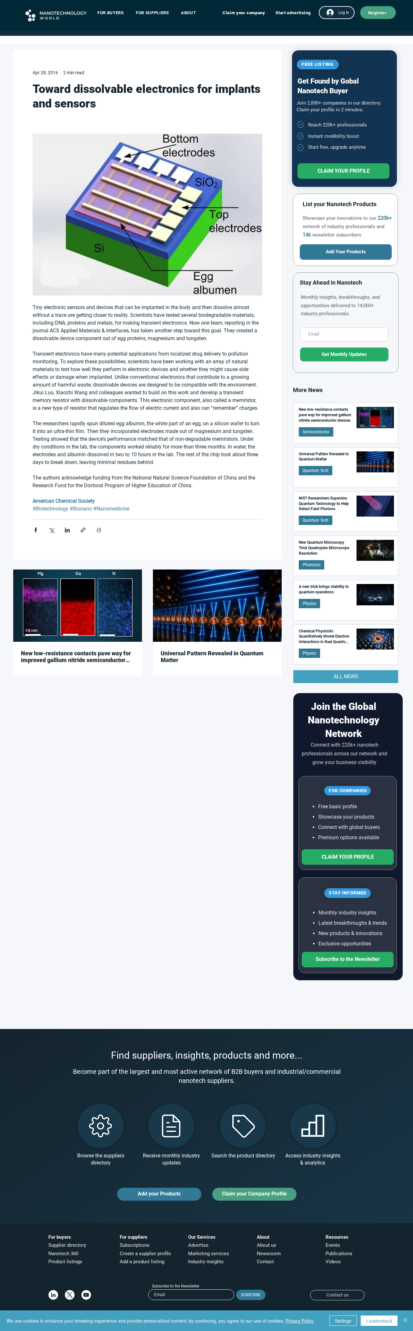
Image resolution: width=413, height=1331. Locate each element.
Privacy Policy (300, 1320)
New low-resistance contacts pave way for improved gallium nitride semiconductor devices (76, 656)
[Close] (405, 1321)
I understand (379, 1320)
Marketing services (208, 1253)
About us (266, 1245)
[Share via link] (83, 530)
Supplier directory (67, 1245)
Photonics (311, 564)
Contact (266, 1262)
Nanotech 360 (63, 1253)
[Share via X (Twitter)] (51, 530)
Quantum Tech (315, 470)
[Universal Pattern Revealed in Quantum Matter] (217, 606)
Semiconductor (316, 431)
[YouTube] (86, 1295)
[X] (70, 1295)
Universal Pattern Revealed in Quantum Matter (212, 656)
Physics (309, 603)
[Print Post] (99, 530)
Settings (343, 1320)
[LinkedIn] (53, 1295)
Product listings (65, 1262)
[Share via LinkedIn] (67, 530)
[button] (114, 12)
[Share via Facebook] (36, 530)
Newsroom (269, 1253)
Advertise (198, 1245)
